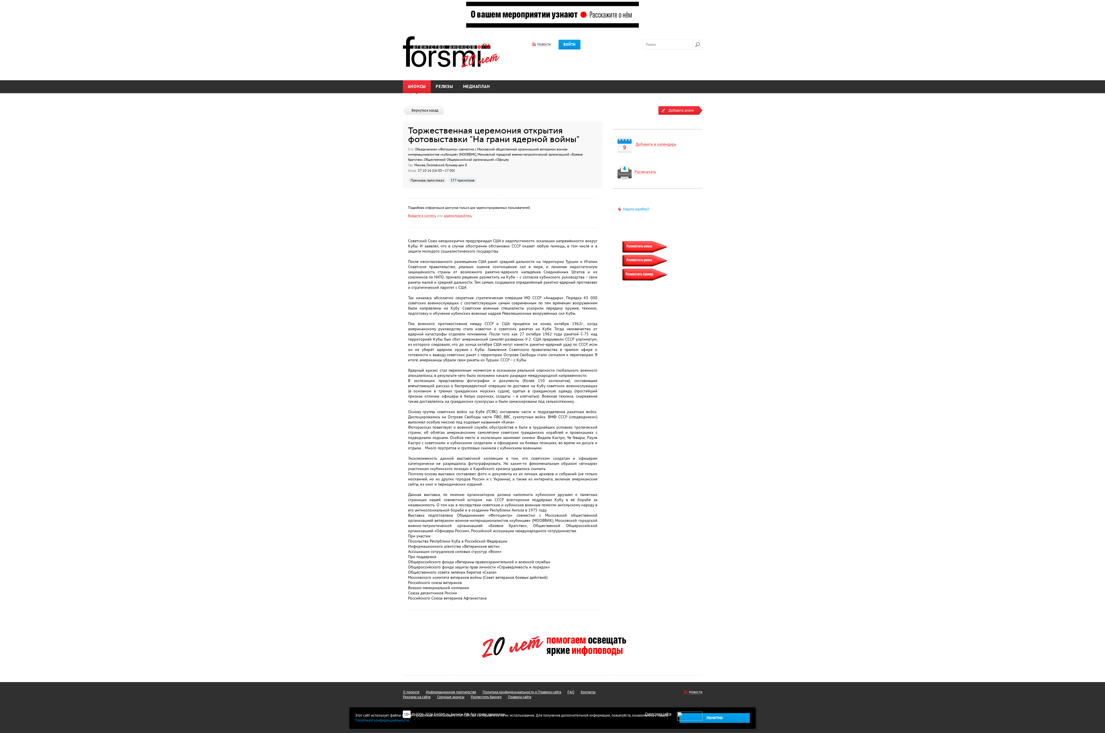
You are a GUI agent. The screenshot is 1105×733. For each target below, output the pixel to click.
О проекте (411, 692)
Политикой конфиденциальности (382, 720)
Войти (569, 44)
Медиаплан (476, 86)
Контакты (588, 692)
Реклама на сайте (417, 697)
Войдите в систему (422, 216)
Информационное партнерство (451, 692)
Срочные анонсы (450, 697)
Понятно (714, 718)
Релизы (444, 86)
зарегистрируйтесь (458, 216)
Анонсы (417, 86)
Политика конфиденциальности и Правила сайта (522, 692)
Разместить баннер (486, 697)
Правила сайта (519, 697)
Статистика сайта (658, 714)
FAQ (570, 692)
